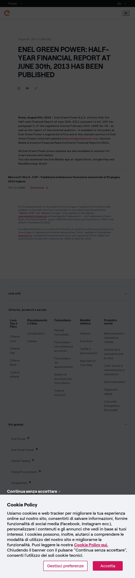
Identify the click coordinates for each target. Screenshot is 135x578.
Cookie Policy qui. (91, 544)
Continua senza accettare (32, 491)
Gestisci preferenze (65, 565)
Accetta (107, 565)
